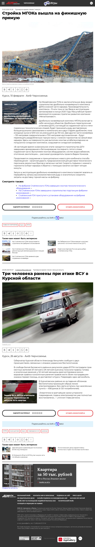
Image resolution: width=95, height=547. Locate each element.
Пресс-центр (77, 495)
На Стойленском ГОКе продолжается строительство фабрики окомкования (26, 242)
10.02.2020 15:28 (7, 9)
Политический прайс (66, 501)
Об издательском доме (26, 498)
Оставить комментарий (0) (75, 207)
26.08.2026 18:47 (7, 270)
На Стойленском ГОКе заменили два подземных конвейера (25, 257)
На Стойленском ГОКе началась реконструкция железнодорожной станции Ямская (28, 251)
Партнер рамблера (49, 538)
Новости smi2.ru (10, 488)
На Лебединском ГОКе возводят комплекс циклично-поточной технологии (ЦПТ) (73, 242)
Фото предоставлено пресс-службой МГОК (18, 84)
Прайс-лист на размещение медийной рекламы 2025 (36, 501)
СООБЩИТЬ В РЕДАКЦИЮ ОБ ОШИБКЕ (30, 503)
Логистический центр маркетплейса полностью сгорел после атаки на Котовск (73, 448)
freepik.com (6, 344)
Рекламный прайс (23, 495)
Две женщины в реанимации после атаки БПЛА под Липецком (27, 448)
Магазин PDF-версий (77, 498)
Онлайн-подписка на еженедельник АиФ (52, 498)
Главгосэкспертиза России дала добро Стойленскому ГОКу (72, 250)
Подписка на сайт (63, 495)
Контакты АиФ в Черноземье (43, 495)
